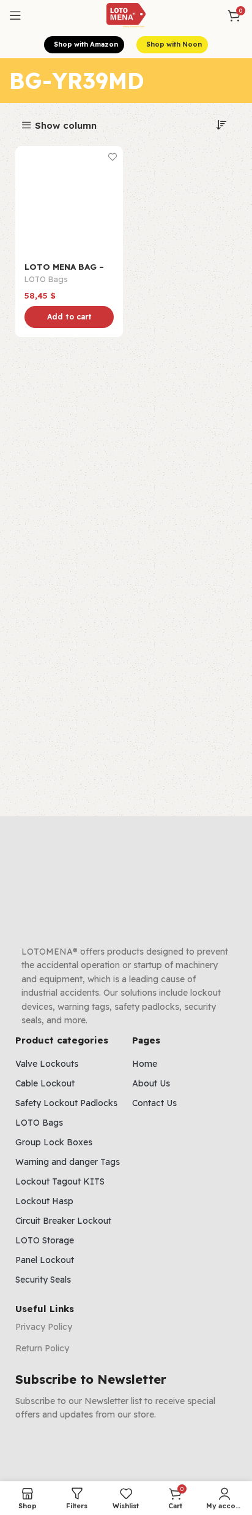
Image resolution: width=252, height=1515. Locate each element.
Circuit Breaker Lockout (63, 1220)
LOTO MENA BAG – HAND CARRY (64, 271)
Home (144, 1063)
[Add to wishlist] (112, 156)
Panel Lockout (44, 1259)
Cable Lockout (45, 1083)
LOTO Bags (46, 279)
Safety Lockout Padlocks (66, 1103)
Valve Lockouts (46, 1063)
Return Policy (42, 1348)
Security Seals (43, 1279)
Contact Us (154, 1103)
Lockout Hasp (44, 1201)
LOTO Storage (44, 1240)
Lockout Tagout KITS (60, 1181)
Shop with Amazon (86, 44)
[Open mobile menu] (15, 15)
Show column (66, 125)
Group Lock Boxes (53, 1142)
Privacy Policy (43, 1326)
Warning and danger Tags (67, 1161)
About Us (151, 1083)
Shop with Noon (174, 44)
